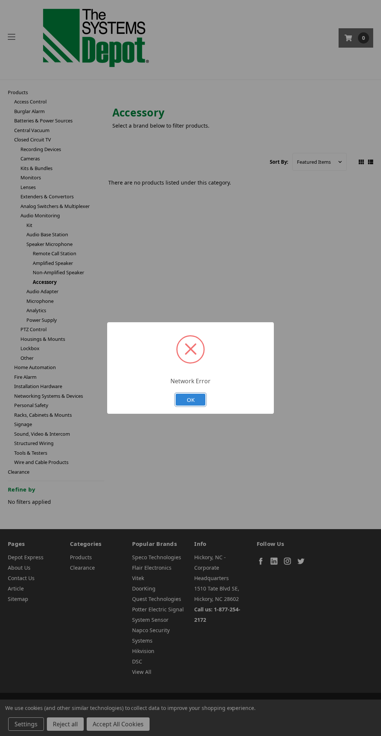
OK (191, 399)
